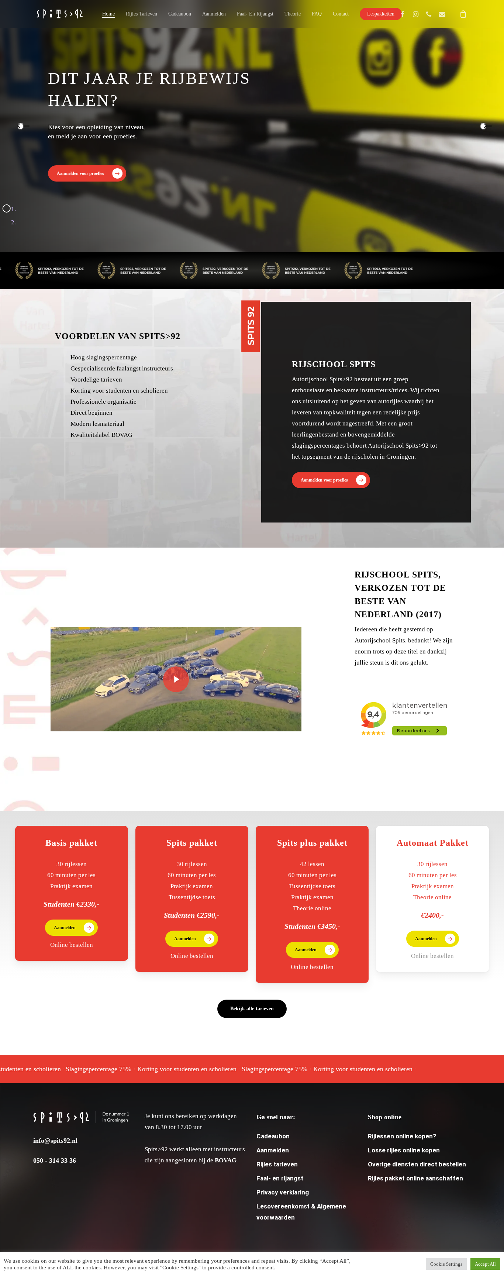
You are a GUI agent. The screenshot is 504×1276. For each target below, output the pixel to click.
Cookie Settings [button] (446, 1264)
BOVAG (226, 1160)
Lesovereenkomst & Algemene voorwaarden (301, 1212)
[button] (87, 173)
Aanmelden (272, 1150)
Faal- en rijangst (279, 1178)
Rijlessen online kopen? (402, 1136)
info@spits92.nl (55, 1140)
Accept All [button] (485, 1264)
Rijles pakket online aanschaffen (415, 1178)
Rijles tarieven (277, 1164)
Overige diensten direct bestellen (417, 1164)
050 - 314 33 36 (54, 1160)
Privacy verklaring (282, 1192)
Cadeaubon (273, 1136)
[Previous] (21, 126)
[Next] (483, 126)
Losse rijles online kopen (404, 1150)
